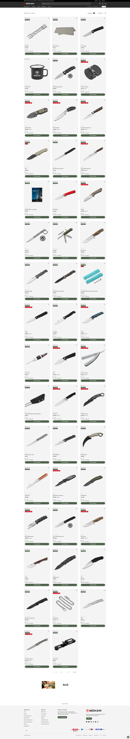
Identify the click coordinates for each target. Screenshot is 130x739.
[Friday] (37, 317)
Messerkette (55, 618)
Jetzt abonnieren (62, 717)
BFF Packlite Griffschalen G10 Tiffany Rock (89, 291)
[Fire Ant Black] (93, 31)
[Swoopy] (93, 195)
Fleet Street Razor (84, 372)
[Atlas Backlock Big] (37, 276)
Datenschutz (90, 735)
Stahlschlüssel (26, 717)
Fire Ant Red (55, 209)
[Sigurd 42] (37, 236)
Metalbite (27, 46)
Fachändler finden (44, 719)
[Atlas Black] (65, 317)
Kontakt (96, 0)
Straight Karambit (84, 413)
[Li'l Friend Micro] (37, 113)
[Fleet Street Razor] (93, 358)
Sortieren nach (27, 13)
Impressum (104, 735)
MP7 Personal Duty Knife (30, 618)
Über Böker (43, 6)
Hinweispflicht (26, 726)
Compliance (43, 715)
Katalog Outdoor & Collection (31, 209)
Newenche (55, 413)
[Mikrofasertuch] (65, 31)
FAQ (24, 711)
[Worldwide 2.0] (93, 481)
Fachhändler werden (45, 721)
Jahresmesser (43, 713)
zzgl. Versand (31, 51)
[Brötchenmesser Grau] (37, 440)
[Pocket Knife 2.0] (65, 113)
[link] (55, 672)
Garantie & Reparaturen (28, 719)
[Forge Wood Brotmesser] (93, 154)
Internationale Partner (45, 724)
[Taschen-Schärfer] (93, 72)
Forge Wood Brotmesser (86, 168)
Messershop (89, 6)
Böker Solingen (28, 735)
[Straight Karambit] (93, 399)
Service (49, 6)
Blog (100, 0)
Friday (26, 332)
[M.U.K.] (37, 562)
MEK (82, 618)
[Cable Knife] (37, 481)
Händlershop (95, 6)
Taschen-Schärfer (84, 86)
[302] (93, 562)
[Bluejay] (93, 317)
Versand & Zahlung (27, 715)
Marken (39, 6)
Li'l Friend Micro (28, 127)
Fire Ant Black (83, 46)
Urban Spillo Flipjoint (29, 659)
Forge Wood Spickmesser (86, 127)
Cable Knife (27, 495)
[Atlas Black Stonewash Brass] (65, 276)
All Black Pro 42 (56, 577)
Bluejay (82, 332)
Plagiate (42, 717)
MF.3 (54, 372)
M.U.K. (26, 577)
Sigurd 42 (27, 250)
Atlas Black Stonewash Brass (58, 291)
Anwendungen (26, 6)
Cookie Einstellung (78, 735)
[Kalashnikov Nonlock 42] (65, 72)
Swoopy (82, 209)
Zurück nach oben (65, 703)
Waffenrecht (43, 711)
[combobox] (66, 4)
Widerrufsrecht (96, 735)
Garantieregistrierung (28, 721)
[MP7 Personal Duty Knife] (37, 603)
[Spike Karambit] (93, 440)
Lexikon (25, 713)
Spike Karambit (84, 454)
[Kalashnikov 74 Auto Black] (65, 481)
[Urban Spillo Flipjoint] (37, 644)
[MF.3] (65, 358)
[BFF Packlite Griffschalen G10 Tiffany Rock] (93, 276)
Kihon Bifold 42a (56, 454)
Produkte (33, 6)
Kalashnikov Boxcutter (29, 536)
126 (68, 672)
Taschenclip (55, 659)
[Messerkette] (65, 603)
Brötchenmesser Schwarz (58, 168)
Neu (99, 6)
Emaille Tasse (27, 86)
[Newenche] (65, 399)
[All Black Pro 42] (65, 562)
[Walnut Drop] (93, 236)
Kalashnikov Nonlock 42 (57, 86)
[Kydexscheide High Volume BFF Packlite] (37, 399)
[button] (105, 4)
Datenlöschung (85, 735)
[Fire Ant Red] (65, 195)
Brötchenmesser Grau (29, 454)
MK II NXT (55, 250)
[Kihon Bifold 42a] (65, 440)
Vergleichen (90, 13)
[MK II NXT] (65, 236)
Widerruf (25, 724)
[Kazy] (37, 154)
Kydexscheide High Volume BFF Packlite (33, 413)
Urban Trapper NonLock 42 (58, 536)
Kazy (26, 168)
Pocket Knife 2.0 (56, 127)
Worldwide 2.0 (83, 495)
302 (81, 577)
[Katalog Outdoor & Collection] (37, 195)
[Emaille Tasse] (37, 72)
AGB (100, 735)
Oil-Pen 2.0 (27, 372)
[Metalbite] (37, 31)
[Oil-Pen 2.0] (37, 358)
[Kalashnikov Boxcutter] (37, 522)
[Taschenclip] (65, 644)
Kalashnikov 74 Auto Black (58, 495)
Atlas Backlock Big (28, 291)
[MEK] (93, 603)
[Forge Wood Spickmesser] (93, 113)
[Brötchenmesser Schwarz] (65, 154)
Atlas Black (55, 332)
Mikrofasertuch (56, 46)
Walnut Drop (83, 250)
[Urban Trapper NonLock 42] (65, 522)
